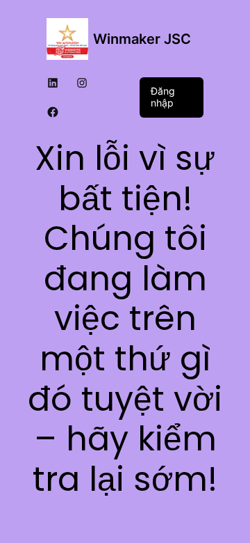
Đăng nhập (163, 97)
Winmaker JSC (142, 39)
